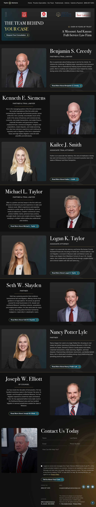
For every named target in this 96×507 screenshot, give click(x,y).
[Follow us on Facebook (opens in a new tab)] (88, 487)
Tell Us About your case (51, 479)
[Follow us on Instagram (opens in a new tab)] (92, 487)
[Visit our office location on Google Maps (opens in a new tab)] (84, 487)
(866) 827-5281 (89, 3)
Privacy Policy (55, 474)
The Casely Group (66, 503)
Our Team (50, 3)
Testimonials (59, 3)
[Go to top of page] (92, 503)
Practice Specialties (39, 3)
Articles (66, 3)
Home (30, 3)
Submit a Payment (77, 3)
